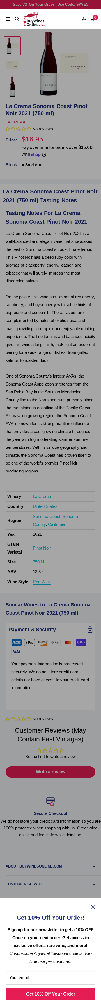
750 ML (40, 561)
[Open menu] (8, 19)
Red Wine (42, 581)
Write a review (50, 771)
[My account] (84, 19)
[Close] (93, 907)
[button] (18, 718)
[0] (92, 19)
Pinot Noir (42, 548)
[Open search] (17, 19)
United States (45, 506)
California (56, 524)
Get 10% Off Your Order (50, 994)
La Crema (15, 122)
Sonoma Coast (46, 516)
